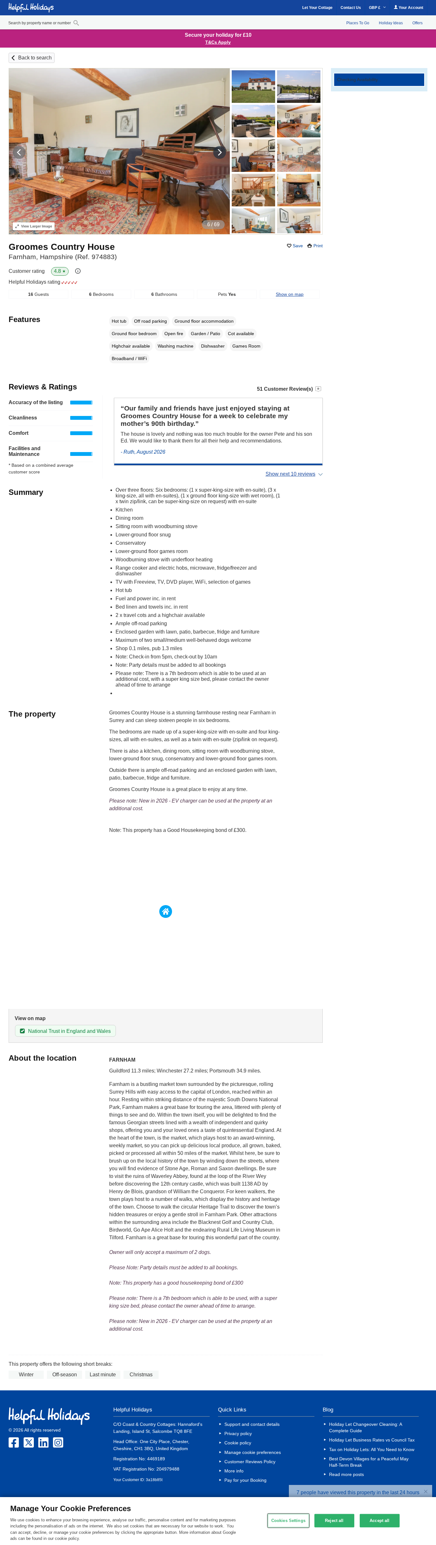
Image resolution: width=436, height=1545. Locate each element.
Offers (417, 23)
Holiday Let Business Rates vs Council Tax (372, 1439)
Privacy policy (238, 1433)
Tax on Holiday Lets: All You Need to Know (371, 1449)
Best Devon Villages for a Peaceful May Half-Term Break (369, 1462)
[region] (218, 1521)
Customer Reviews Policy (249, 1461)
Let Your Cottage (317, 7)
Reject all (334, 1520)
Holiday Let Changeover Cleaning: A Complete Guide (365, 1427)
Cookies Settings (288, 1520)
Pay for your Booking (245, 1480)
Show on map (290, 294)
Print (318, 245)
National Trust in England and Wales (69, 1031)
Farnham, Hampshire (63, 256)
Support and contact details (252, 1424)
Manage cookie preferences (252, 1452)
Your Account (410, 7)
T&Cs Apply (218, 42)
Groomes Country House (62, 247)
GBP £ (375, 7)
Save (298, 245)
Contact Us (351, 7)
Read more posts (346, 1474)
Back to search (35, 57)
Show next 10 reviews (290, 474)
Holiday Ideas (391, 23)
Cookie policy (237, 1442)
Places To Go (357, 23)
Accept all (379, 1520)
